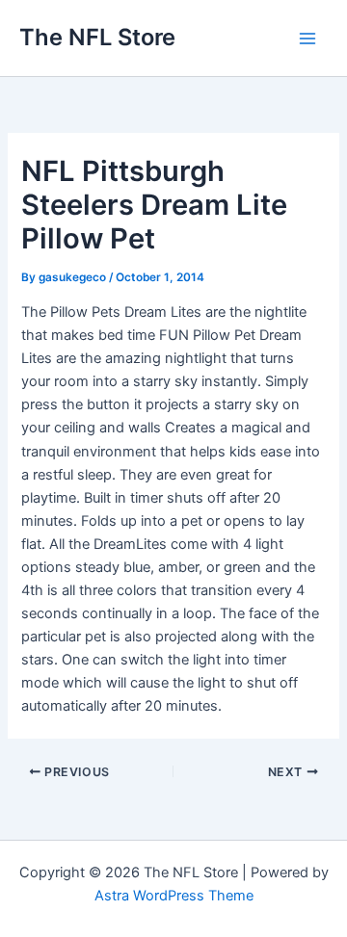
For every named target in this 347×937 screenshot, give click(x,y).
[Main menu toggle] (307, 38)
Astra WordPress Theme (174, 895)
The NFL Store (97, 37)
